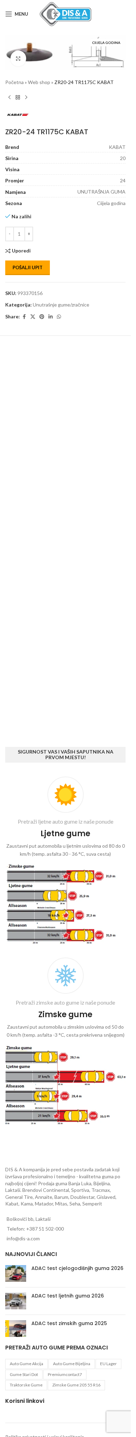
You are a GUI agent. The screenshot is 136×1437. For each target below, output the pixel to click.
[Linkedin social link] (50, 315)
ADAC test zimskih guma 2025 (69, 1323)
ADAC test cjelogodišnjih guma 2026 (77, 1268)
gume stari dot (24, 1374)
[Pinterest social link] (41, 315)
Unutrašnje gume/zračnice (61, 303)
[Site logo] (65, 13)
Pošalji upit (28, 266)
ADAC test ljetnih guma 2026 (67, 1295)
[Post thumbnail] (15, 1273)
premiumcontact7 (65, 1374)
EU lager (108, 1363)
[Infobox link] (65, 862)
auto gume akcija (26, 1363)
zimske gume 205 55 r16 (76, 1384)
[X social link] (32, 315)
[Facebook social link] (24, 315)
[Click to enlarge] (18, 57)
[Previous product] (9, 95)
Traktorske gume (26, 1384)
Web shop (39, 80)
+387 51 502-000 (45, 1229)
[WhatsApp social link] (59, 315)
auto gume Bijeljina (71, 1363)
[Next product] (26, 95)
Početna (14, 80)
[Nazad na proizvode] (18, 95)
